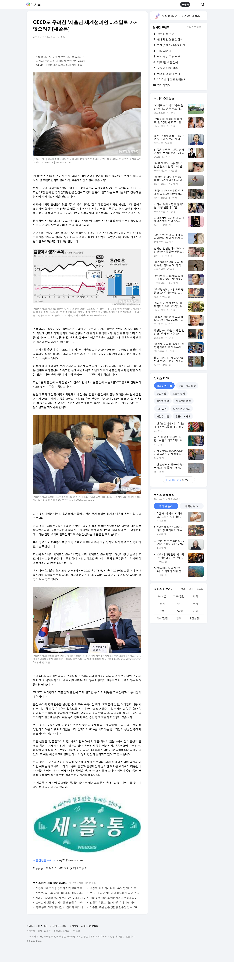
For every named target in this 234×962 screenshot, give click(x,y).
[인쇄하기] (138, 45)
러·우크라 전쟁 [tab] (183, 401)
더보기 (177, 479)
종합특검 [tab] (161, 393)
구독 (186, 4)
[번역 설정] (125, 45)
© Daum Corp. (34, 941)
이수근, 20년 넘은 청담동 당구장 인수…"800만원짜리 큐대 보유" (115, 907)
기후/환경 (178, 596)
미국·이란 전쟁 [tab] (164, 385)
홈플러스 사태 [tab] (182, 416)
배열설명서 (195, 618)
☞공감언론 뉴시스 (44, 860)
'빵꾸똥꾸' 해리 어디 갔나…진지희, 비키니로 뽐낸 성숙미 (60, 907)
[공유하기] (196, 4)
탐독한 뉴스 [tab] (191, 506)
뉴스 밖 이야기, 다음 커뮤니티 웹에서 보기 (184, 15)
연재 (178, 618)
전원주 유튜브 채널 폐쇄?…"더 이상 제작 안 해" (115, 902)
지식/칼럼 (162, 618)
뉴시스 (36, 4)
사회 (195, 596)
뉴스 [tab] (183, 588)
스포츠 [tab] (199, 588)
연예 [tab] (191, 588)
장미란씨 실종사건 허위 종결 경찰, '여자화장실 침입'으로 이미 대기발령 (60, 902)
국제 (195, 603)
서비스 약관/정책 (89, 925)
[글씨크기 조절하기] (131, 45)
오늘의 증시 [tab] (178, 393)
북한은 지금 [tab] (162, 416)
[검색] (204, 4)
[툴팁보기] (203, 27)
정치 (178, 603)
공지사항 (73, 925)
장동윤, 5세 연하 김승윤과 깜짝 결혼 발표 (59, 888)
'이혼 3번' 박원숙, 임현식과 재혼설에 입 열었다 (115, 897)
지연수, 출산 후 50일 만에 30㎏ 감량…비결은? (60, 893)
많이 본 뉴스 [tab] (166, 506)
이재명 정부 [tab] (162, 401)
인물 (195, 611)
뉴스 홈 (162, 596)
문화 (162, 611)
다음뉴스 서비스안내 (36, 925)
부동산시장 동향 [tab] (187, 385)
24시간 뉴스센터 (58, 925)
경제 (162, 603)
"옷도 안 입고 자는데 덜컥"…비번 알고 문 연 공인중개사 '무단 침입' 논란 (115, 893)
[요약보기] (112, 45)
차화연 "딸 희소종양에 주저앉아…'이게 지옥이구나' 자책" (60, 897)
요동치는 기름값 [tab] (181, 408)
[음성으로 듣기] (119, 45)
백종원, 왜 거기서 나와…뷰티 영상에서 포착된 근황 (115, 888)
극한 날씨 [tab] (161, 408)
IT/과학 (179, 611)
